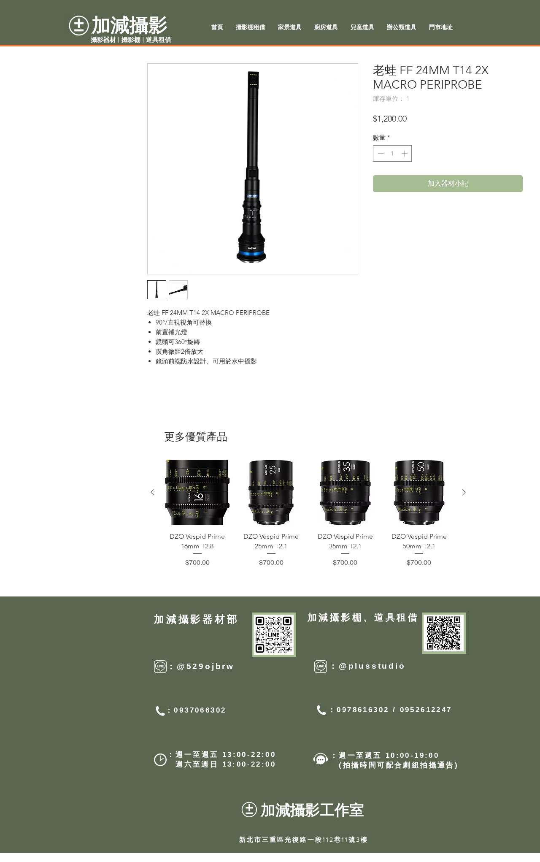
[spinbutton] (393, 153)
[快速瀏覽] (197, 492)
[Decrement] (380, 153)
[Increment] (405, 153)
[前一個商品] (152, 492)
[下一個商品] (464, 492)
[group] (308, 513)
